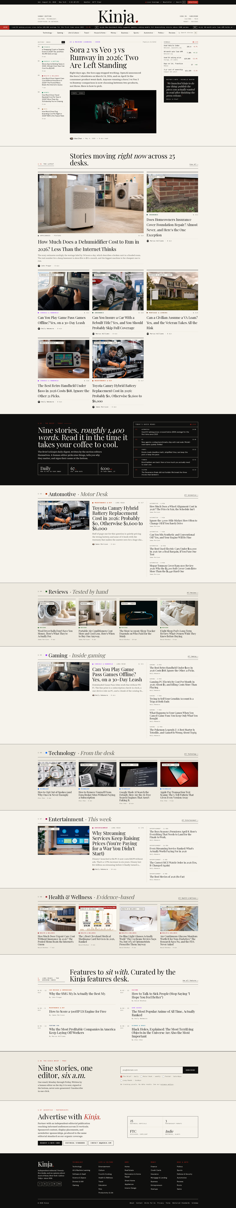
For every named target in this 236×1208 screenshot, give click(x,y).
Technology (77, 1167)
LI (50, 1184)
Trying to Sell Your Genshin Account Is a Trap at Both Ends (171, 700)
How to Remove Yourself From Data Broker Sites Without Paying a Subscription (97, 794)
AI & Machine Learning (81, 1170)
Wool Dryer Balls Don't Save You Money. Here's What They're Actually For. (55, 633)
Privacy (160, 1203)
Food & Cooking (105, 1174)
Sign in (183, 16)
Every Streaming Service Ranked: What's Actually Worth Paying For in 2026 (171, 850)
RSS (59, 1184)
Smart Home (130, 1181)
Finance (154, 1167)
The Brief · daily (131, 1076)
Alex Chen (78, 138)
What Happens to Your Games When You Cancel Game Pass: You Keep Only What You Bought (174, 715)
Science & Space (79, 1178)
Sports (179, 1170)
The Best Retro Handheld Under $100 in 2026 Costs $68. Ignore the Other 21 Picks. (63, 390)
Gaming (76, 1185)
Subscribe (193, 16)
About (132, 1203)
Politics (180, 1167)
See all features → (190, 980)
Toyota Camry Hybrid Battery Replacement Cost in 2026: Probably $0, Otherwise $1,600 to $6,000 (117, 518)
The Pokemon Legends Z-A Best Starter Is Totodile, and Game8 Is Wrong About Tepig (173, 731)
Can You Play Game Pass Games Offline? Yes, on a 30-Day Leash (117, 674)
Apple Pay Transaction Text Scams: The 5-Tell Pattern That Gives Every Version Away (177, 794)
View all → (194, 164)
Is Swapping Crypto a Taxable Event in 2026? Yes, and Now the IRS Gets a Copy (53, 51)
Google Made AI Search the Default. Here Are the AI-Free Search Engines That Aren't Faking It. (135, 796)
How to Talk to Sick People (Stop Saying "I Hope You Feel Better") (161, 995)
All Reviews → (192, 593)
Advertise (193, 2)
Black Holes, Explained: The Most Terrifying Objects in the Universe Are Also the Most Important (162, 1032)
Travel (101, 1182)
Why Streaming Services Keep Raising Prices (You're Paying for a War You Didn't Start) (116, 843)
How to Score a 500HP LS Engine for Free (77, 1011)
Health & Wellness (106, 1178)
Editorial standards (75, 1143)
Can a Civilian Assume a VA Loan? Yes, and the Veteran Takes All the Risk (172, 322)
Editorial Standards (181, 1203)
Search (180, 2)
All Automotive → (191, 495)
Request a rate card (50, 1143)
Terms (168, 1203)
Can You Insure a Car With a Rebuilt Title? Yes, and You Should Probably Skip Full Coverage (117, 322)
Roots (179, 1185)
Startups (154, 1189)
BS (54, 1184)
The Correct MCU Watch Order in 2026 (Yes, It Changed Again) (173, 864)
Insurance (155, 1174)
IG (45, 1184)
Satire (179, 1189)
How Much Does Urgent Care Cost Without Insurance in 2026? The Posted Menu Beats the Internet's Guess (53, 81)
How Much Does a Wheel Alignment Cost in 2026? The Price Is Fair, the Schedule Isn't (173, 508)
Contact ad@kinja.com (101, 1143)
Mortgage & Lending (159, 1178)
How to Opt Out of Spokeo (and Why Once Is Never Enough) (55, 793)
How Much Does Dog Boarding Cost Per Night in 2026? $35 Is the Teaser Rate (53, 113)
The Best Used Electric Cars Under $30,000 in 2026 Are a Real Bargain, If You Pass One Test (173, 551)
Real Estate (129, 1170)
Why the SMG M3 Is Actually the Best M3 (77, 993)
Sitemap (195, 1203)
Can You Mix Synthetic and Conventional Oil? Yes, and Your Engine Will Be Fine (172, 536)
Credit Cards (156, 1170)
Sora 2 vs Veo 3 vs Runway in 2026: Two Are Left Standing (104, 57)
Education (103, 1185)
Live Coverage (153, 2)
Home (127, 1167)
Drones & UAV (78, 1182)
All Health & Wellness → (188, 898)
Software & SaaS (79, 1174)
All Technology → (191, 754)
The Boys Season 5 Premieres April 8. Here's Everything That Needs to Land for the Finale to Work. (173, 834)
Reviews (172, 33)
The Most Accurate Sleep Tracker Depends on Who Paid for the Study (137, 633)
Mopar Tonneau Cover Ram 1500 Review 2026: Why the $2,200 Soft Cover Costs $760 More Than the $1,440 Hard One (173, 568)
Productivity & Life (106, 1193)
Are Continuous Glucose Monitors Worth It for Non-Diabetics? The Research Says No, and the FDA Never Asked (178, 940)
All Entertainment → (190, 820)
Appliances (129, 1184)
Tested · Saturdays (173, 1076)
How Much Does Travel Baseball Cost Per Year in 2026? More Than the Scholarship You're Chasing (52, 98)
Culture (101, 1170)
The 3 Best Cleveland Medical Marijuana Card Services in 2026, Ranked (97, 939)
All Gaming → (193, 656)
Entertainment (104, 1167)
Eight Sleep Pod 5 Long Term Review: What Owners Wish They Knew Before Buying (178, 633)
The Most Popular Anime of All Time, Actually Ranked (163, 1013)
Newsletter (167, 2)
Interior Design (130, 1188)
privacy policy (167, 1084)
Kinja (118, 15)
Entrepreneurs (156, 1185)
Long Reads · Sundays (132, 1080)
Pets (100, 1189)
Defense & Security (184, 1174)
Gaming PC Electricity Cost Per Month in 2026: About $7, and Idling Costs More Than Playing (173, 684)
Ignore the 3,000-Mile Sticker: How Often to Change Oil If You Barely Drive (173, 522)
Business (154, 1182)
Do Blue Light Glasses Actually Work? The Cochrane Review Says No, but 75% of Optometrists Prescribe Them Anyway (137, 940)
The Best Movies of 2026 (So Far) (167, 876)
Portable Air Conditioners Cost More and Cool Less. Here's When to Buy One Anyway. (97, 633)
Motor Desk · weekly (151, 1076)
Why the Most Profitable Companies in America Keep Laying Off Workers (82, 1031)
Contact (139, 1203)
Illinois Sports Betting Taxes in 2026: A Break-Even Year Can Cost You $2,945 (53, 66)
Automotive (182, 1178)
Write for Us (150, 1203)
